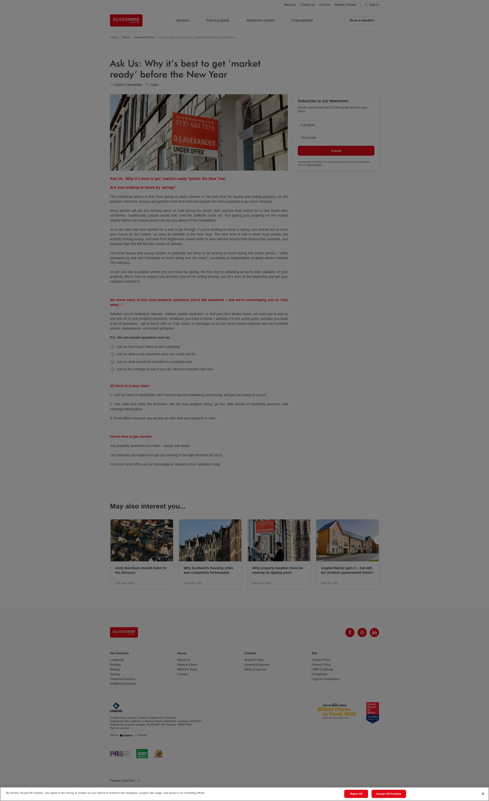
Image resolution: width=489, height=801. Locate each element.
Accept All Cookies (389, 793)
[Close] (483, 794)
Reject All (356, 793)
